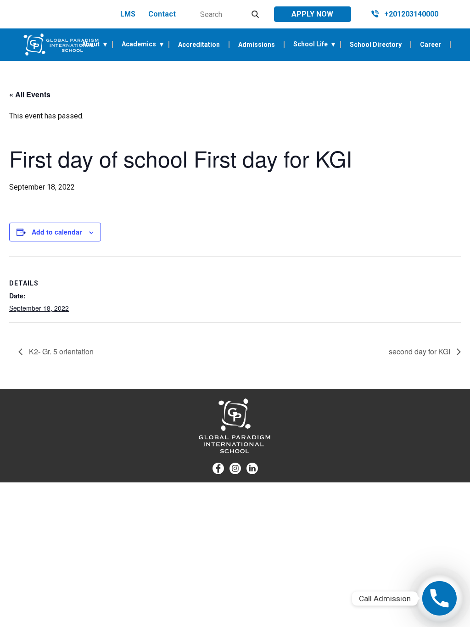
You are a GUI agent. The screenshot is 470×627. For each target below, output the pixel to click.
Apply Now (312, 14)
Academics (139, 44)
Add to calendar (57, 231)
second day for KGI (420, 351)
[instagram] (235, 468)
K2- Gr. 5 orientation (60, 351)
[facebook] (218, 468)
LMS (127, 14)
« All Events (29, 94)
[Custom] (252, 468)
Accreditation (199, 44)
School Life (310, 44)
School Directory (376, 44)
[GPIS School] (61, 44)
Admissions (256, 44)
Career (430, 44)
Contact (162, 14)
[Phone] (439, 598)
